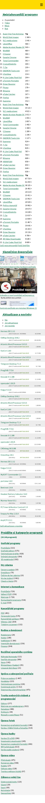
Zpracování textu (8, 616)
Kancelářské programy (12, 608)
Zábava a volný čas (11, 777)
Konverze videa (7, 763)
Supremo (7, 101)
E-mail (4, 602)
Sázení (3, 784)
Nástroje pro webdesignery (12, 706)
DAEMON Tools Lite (11, 70)
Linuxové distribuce (9, 668)
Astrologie (5, 790)
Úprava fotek (8, 720)
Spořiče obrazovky (8, 659)
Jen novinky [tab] (10, 325)
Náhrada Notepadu (9, 656)
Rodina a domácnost (11, 630)
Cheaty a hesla (7, 581)
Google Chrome (9, 57)
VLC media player (10, 40)
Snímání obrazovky (9, 556)
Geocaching (6, 793)
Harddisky (5, 681)
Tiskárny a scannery (9, 624)
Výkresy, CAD (6, 621)
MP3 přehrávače (7, 747)
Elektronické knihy (9, 782)
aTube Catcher (9, 94)
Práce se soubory (8, 678)
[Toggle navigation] (41, 4)
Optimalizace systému (10, 684)
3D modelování (7, 559)
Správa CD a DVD (8, 738)
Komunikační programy (11, 600)
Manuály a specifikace (10, 715)
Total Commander (11, 60)
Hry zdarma (7, 565)
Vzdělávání (5, 640)
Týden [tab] (7, 23)
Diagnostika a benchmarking (13, 689)
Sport (3, 787)
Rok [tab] (6, 28)
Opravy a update (8, 569)
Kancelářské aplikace (10, 619)
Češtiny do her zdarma (10, 575)
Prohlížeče (5, 548)
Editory (4, 703)
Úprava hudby (8, 733)
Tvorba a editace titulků (11, 771)
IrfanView (7, 74)
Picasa (5, 87)
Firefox (6, 97)
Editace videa (6, 768)
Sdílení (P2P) (6, 594)
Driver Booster (9, 84)
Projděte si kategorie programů (22, 533)
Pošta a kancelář (10, 205)
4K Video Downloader (12, 239)
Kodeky (4, 766)
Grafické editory (7, 550)
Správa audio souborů (10, 749)
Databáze (5, 709)
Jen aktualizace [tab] (11, 323)
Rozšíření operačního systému (16, 652)
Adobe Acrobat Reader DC (14, 47)
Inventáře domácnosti (10, 643)
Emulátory (5, 572)
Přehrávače (5, 760)
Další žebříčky (24, 245)
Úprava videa (8, 755)
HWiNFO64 (7, 161)
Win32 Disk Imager (11, 37)
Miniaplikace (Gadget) (10, 665)
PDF (2, 613)
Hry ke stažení (7, 578)
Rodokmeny (6, 635)
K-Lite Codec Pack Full (12, 77)
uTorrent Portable (11, 80)
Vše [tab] (6, 320)
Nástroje (4, 597)
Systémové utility (8, 687)
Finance (4, 646)
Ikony (3, 662)
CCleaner (7, 54)
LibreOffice (7, 44)
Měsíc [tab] (7, 25)
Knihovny (5, 712)
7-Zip (5, 67)
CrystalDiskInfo (9, 64)
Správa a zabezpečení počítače (17, 673)
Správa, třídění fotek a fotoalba (14, 728)
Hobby (3, 637)
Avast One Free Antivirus (13, 34)
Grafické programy (10, 543)
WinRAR (6, 50)
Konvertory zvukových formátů (14, 744)
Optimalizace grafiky (10, 553)
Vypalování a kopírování (11, 741)
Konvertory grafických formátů (14, 725)
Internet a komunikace (12, 586)
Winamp (6, 91)
